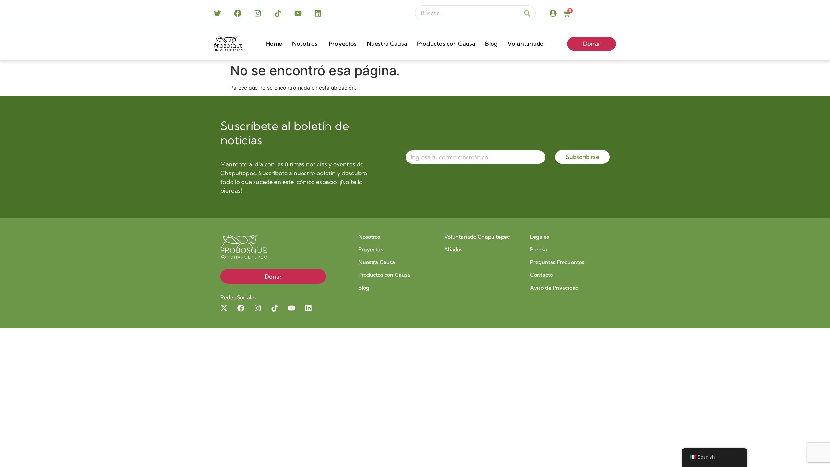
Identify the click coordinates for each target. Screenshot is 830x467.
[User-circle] (553, 13)
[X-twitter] (224, 308)
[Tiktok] (277, 13)
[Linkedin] (318, 13)
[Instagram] (257, 13)
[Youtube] (298, 13)
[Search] (527, 13)
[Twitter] (217, 13)
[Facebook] (237, 13)
